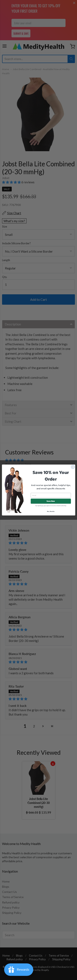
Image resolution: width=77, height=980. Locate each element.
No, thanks (50, 511)
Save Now (51, 501)
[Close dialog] (72, 467)
